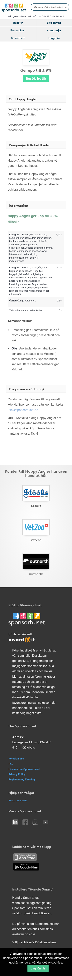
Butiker (18, 22)
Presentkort (18, 30)
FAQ (10, 764)
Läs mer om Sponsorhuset (24, 769)
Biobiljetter (54, 22)
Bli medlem (18, 38)
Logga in (54, 38)
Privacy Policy (17, 774)
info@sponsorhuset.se (23, 409)
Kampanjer (54, 30)
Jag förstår (38, 968)
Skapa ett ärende (17, 800)
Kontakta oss (16, 758)
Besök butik (36, 78)
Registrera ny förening (21, 779)
